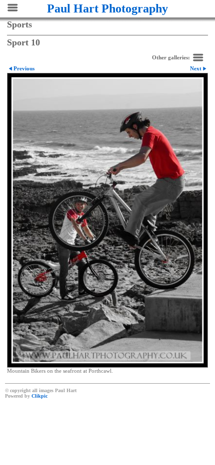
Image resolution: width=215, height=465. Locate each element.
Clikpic (40, 396)
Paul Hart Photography (107, 8)
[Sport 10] (107, 220)
